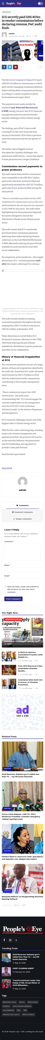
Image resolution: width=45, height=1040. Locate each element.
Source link (7, 468)
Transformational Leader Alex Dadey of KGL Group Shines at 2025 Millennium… (26, 982)
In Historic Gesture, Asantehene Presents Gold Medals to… (30, 654)
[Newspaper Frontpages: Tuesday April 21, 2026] (22, 633)
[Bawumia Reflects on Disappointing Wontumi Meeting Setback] (22, 879)
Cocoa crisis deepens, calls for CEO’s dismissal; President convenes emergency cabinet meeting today (21, 816)
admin (12, 33)
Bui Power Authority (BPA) (19, 188)
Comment (9, 541)
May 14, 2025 (20, 989)
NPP (25, 1010)
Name (7, 565)
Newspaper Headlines (13, 619)
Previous (7, 905)
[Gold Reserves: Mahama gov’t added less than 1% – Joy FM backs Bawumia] (22, 756)
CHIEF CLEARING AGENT (23, 968)
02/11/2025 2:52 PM (16, 36)
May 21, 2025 (20, 963)
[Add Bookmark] (40, 67)
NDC (18, 1010)
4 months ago (26, 661)
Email (7, 576)
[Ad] (22, 712)
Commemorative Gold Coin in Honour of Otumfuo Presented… (30, 682)
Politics (6, 12)
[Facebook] (4, 940)
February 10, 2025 (22, 972)
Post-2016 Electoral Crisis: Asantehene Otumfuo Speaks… (30, 668)
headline (6, 1006)
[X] (16, 940)
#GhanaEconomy (9, 1002)
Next (16, 905)
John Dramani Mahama (22, 1006)
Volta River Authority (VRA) (24, 181)
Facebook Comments (24, 512)
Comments (23, 505)
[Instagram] (10, 940)
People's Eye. (14, 1032)
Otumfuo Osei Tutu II (11, 1014)
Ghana (21, 1002)
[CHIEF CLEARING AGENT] (6, 971)
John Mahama (8, 1010)
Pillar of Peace (28, 1014)
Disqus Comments (24, 519)
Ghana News (33, 1002)
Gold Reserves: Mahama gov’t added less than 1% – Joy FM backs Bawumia (26, 956)
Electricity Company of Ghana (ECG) (22, 80)
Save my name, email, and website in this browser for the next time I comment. (23, 589)
